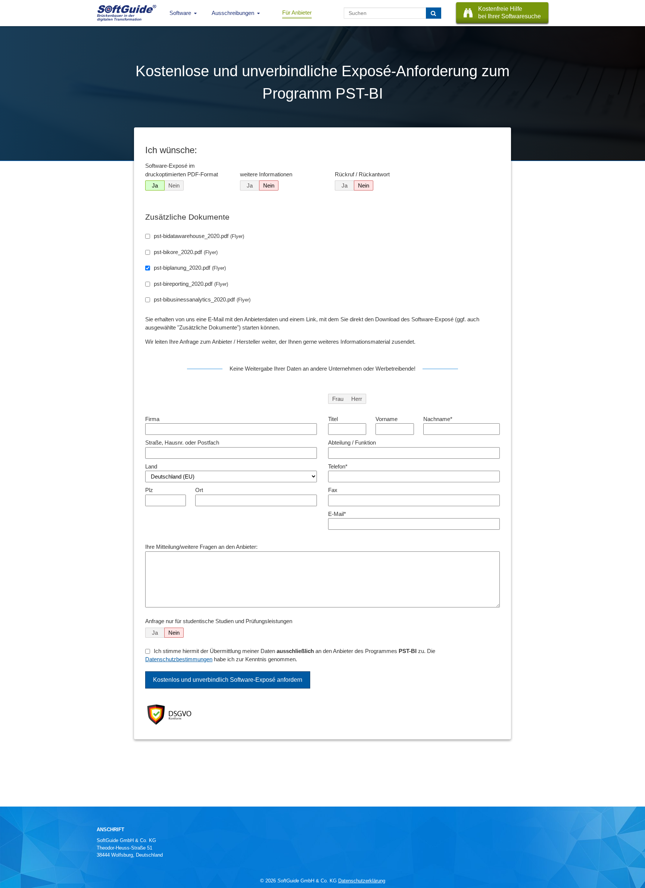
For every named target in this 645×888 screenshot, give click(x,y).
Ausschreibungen (233, 13)
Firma (152, 419)
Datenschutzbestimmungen (178, 659)
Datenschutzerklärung (361, 881)
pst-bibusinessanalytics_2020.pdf (202, 299)
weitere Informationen (266, 174)
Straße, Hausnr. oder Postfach (182, 442)
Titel (333, 419)
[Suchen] (433, 13)
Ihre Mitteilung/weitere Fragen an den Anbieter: (201, 547)
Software (180, 13)
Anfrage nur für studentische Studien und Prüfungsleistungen (218, 621)
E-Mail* (337, 514)
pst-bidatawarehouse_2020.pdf (199, 236)
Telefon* (338, 466)
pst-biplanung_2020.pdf (190, 267)
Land (151, 466)
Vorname (387, 419)
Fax (332, 490)
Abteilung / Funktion (352, 442)
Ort (199, 490)
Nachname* (437, 419)
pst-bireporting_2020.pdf (191, 284)
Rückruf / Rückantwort (362, 174)
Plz (149, 490)
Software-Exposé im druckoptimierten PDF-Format (181, 170)
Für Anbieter (297, 12)
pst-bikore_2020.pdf (186, 252)
